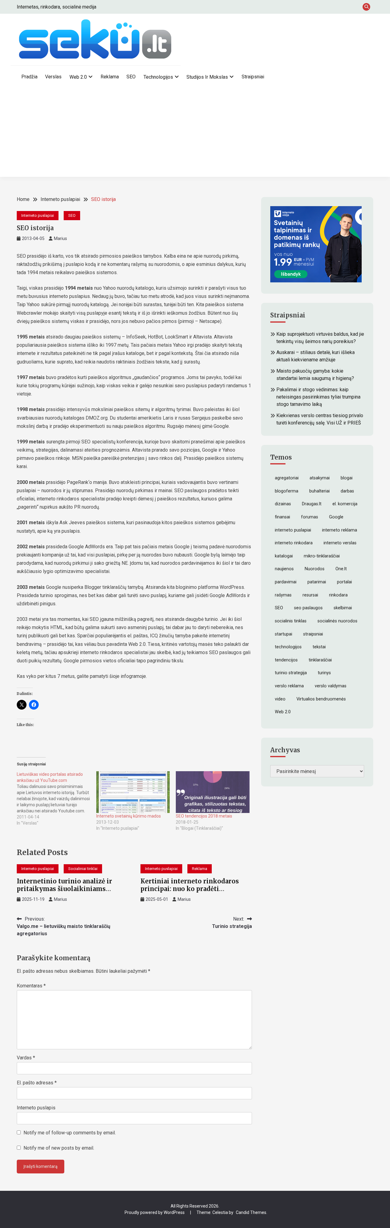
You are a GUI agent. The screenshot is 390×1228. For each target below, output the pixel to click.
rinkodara (338, 595)
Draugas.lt (311, 504)
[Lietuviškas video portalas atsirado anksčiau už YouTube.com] (56, 798)
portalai (344, 582)
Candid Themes (251, 1212)
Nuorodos (314, 568)
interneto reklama (339, 530)
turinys (324, 672)
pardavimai (285, 582)
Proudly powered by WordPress (155, 1212)
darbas (347, 491)
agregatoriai (287, 478)
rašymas (283, 595)
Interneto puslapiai (37, 215)
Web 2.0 (78, 77)
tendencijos (286, 660)
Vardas (26, 1058)
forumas (309, 517)
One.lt (341, 568)
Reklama (110, 77)
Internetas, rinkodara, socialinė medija (56, 7)
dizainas (283, 504)
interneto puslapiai (293, 530)
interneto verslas (340, 543)
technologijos (288, 647)
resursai (310, 595)
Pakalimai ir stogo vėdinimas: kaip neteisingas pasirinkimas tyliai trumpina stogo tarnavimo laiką (318, 397)
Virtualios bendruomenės (321, 699)
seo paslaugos (308, 607)
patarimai (316, 582)
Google (336, 517)
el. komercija (344, 504)
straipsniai (313, 634)
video (280, 699)
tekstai (319, 647)
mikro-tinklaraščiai (322, 556)
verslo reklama (289, 686)
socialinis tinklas (291, 621)
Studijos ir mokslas (207, 77)
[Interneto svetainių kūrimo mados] (133, 792)
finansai (282, 517)
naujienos (284, 568)
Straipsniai (253, 77)
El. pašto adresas (37, 1083)
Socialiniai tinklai (83, 868)
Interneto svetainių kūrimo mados (128, 816)
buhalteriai (319, 491)
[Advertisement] (195, 134)
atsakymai (320, 478)
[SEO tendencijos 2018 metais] (212, 792)
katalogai (284, 556)
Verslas (53, 77)
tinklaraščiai (320, 660)
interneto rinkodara (294, 543)
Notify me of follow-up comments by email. (69, 1133)
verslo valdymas (330, 686)
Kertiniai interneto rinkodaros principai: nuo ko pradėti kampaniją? (189, 888)
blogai (347, 478)
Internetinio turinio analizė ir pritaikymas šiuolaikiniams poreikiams (64, 888)
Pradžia (29, 77)
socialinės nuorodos (337, 621)
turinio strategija (291, 672)
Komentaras (31, 986)
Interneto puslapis (36, 1108)
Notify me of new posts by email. (58, 1148)
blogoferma (286, 491)
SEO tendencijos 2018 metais (204, 816)
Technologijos (158, 77)
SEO (131, 77)
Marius (60, 238)
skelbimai (343, 607)
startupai (283, 634)
